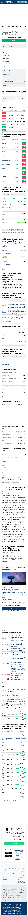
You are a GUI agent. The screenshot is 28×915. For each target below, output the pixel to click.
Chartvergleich (6, 58)
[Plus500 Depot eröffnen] (8, 2)
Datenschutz (21, 876)
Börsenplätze (6, 61)
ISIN (12, 29)
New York (3, 749)
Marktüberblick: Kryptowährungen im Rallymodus (18, 649)
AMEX (3, 759)
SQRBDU (23, 118)
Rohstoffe (23, 344)
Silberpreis (11, 895)
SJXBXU (23, 113)
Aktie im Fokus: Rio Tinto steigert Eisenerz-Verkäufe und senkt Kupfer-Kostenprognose (16, 306)
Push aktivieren (6, 253)
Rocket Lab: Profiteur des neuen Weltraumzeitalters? (17, 663)
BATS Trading (3, 744)
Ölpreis (21, 899)
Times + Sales (6, 55)
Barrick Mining (6, 164)
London (3, 772)
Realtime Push (6, 64)
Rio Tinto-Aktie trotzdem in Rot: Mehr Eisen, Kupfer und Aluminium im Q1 (17, 311)
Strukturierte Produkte (8, 897)
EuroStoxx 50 (6, 891)
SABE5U (23, 124)
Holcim (4, 168)
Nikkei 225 (5, 892)
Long (24, 142)
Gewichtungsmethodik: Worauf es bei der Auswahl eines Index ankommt (15, 695)
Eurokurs (5, 895)
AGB (19, 879)
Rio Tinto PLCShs (6, 404)
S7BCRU (23, 116)
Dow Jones (13, 891)
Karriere (5, 876)
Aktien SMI (5, 889)
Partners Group (6, 160)
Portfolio (5, 899)
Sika (3, 181)
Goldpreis (20, 892)
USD (4, 195)
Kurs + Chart (6, 50)
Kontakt (5, 874)
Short (24, 144)
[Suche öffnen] (26, 2)
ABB (3, 156)
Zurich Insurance (5, 177)
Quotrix (3, 780)
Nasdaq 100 (21, 891)
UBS (3, 147)
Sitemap (5, 879)
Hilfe (13, 874)
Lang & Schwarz (4, 714)
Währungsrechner (13, 899)
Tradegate (3, 718)
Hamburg (3, 768)
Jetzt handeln (14, 608)
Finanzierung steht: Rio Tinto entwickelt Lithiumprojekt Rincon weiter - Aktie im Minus (17, 317)
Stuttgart (3, 776)
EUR (8, 195)
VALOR (3, 29)
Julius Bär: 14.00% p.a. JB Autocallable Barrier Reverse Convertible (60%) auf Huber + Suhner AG (18, 669)
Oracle (4, 173)
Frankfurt (3, 754)
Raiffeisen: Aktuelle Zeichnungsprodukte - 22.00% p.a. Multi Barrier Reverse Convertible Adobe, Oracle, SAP (18, 638)
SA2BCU (23, 130)
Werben (14, 876)
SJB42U (23, 127)
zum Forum (4, 553)
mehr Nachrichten (6, 321)
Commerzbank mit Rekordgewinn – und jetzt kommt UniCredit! (18, 658)
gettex (3, 735)
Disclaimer (20, 877)
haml (3, 797)
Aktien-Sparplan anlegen (14, 37)
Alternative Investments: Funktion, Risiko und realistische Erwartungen (16, 700)
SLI (13, 889)
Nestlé (4, 143)
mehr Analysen (5, 364)
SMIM (16, 889)
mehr (12, 195)
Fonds (17, 895)
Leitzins (5, 900)
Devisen (9, 894)
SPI (10, 889)
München (3, 792)
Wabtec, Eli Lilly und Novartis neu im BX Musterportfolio (18, 678)
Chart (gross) (6, 53)
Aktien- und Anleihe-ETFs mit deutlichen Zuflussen (18, 674)
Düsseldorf (3, 764)
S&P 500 (11, 892)
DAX (21, 889)
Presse (4, 877)
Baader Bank (3, 784)
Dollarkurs (15, 894)
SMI (16, 892)
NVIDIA (4, 151)
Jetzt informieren (6, 289)
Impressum (21, 874)
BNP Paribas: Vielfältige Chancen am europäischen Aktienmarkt (18, 644)
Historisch (5, 66)
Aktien (4, 894)
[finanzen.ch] (9, 1)
